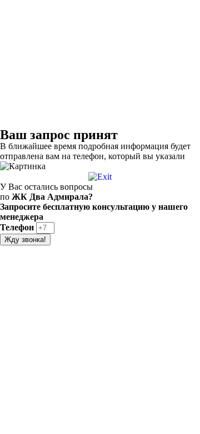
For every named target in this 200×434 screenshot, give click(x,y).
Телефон (18, 227)
